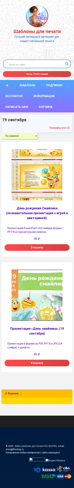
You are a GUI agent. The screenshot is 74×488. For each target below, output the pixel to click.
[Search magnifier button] (66, 63)
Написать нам (16, 107)
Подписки (54, 85)
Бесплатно (14, 96)
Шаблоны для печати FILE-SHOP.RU (39, 446)
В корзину (37, 247)
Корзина (45, 107)
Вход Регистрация (37, 74)
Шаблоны (27, 85)
